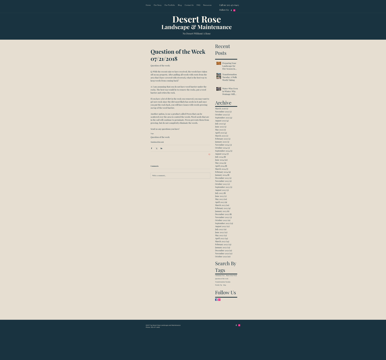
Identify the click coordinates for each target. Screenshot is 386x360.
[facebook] (231, 10)
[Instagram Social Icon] (234, 10)
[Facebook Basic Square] (216, 300)
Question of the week (160, 137)
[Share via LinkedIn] (161, 148)
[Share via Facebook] (151, 148)
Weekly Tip (218, 285)
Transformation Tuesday (222, 282)
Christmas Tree (220, 275)
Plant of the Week (231, 275)
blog (224, 285)
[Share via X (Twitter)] (156, 148)
